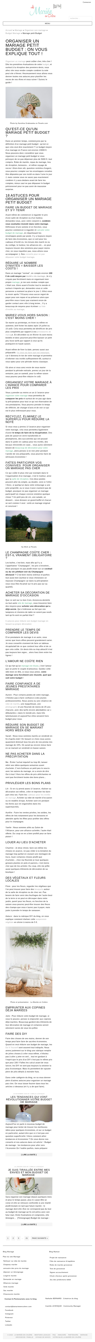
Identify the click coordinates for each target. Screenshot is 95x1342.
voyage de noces (43, 1337)
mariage (84, 1335)
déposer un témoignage (13, 1272)
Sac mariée (8, 1290)
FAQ (54, 1335)
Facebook (9, 1310)
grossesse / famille (24, 1337)
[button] (47, 23)
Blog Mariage (8, 1252)
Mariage (18, 30)
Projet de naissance (58, 1258)
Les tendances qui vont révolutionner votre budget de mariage (29, 1099)
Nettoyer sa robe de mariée (15, 1261)
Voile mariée (8, 1287)
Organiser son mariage (35, 30)
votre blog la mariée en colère (67, 1337)
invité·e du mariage (35, 276)
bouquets (39, 889)
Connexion (87, 2)
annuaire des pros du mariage (16, 1268)
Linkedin (8, 1325)
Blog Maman (54, 1252)
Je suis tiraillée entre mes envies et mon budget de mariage (29, 1172)
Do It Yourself (12, 1048)
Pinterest (9, 1317)
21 (27, 1238)
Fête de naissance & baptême (62, 1261)
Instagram (9, 1314)
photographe (12, 707)
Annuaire (62, 1335)
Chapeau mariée (10, 1264)
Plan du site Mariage (11, 1257)
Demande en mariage (12, 1279)
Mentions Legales (42, 1335)
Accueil (9, 30)
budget (46, 64)
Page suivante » (40, 1238)
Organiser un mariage (16, 61)
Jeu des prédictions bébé (60, 1280)
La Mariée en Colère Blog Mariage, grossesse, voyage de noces (47, 11)
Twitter (8, 1321)
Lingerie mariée (10, 1276)
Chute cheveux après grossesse (63, 1276)
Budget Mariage (13, 33)
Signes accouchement (59, 1272)
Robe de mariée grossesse (61, 1265)
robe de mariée (13, 704)
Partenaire (73, 1335)
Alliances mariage (10, 1283)
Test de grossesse (57, 1269)
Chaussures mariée (11, 1294)
